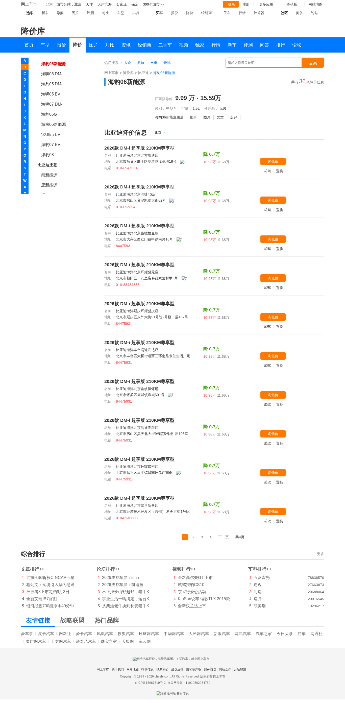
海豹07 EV (50, 144)
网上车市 (29, 4)
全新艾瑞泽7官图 (41, 599)
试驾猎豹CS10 (191, 585)
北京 (77, 4)
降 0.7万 (211, 154)
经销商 (206, 13)
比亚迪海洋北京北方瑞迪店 (137, 155)
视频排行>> (184, 569)
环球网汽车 (149, 634)
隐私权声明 (193, 669)
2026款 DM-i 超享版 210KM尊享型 (139, 148)
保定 (134, 4)
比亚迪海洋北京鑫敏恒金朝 (137, 233)
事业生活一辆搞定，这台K (125, 599)
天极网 (128, 641)
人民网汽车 (199, 634)
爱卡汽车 (84, 634)
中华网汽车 (174, 634)
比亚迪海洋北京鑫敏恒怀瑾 (137, 389)
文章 (220, 117)
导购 (60, 13)
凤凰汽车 (105, 634)
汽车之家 (264, 634)
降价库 (128, 73)
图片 (75, 13)
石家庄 (121, 4)
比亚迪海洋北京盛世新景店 (137, 505)
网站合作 (225, 669)
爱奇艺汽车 (86, 641)
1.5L (196, 108)
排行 (135, 13)
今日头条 (285, 634)
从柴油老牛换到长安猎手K (125, 606)
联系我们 (162, 669)
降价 (189, 13)
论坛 (314, 13)
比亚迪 (143, 73)
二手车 (225, 13)
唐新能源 (49, 185)
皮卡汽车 (46, 634)
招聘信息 (147, 669)
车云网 (145, 641)
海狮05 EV (50, 94)
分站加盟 (240, 669)
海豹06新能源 (53, 64)
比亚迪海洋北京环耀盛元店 (137, 272)
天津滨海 (104, 4)
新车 (44, 13)
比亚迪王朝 (47, 165)
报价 (174, 13)
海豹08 (47, 155)
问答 (299, 13)
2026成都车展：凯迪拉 (122, 585)
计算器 (259, 13)
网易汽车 (243, 634)
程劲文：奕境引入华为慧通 (50, 585)
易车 (302, 634)
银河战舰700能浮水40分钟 (50, 606)
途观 (258, 585)
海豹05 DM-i (52, 84)
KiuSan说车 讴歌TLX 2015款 (204, 599)
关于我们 (118, 669)
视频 (183, 44)
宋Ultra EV (50, 134)
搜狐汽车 (126, 634)
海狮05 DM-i (52, 74)
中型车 (171, 108)
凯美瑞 (260, 606)
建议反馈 (177, 669)
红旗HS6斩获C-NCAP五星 (50, 577)
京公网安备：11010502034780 (188, 683)
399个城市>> (153, 4)
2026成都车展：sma (120, 577)
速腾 (258, 599)
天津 (89, 4)
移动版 (291, 4)
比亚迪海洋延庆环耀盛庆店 (137, 311)
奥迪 (140, 63)
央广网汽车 (36, 641)
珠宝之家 (109, 641)
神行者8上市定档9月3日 (47, 592)
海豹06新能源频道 (169, 117)
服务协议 (210, 669)
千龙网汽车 (61, 641)
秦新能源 (49, 175)
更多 (320, 554)
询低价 (273, 161)
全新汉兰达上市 (192, 606)
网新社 (65, 634)
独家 (199, 44)
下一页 (223, 537)
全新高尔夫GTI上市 (195, 577)
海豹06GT (50, 114)
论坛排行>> (108, 569)
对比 (105, 13)
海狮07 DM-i (52, 104)
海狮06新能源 (53, 124)
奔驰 (166, 63)
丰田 (153, 63)
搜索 (312, 62)
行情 (242, 13)
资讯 (126, 44)
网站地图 (133, 669)
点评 (233, 117)
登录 (231, 4)
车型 (120, 13)
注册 (246, 4)
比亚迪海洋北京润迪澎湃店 (137, 428)
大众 (127, 63)
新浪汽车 (222, 634)
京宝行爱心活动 (192, 592)
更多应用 (266, 4)
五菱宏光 (262, 577)
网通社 (316, 634)
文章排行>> (32, 569)
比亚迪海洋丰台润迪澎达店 (137, 350)
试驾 (267, 171)
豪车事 (27, 634)
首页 (29, 44)
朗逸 (258, 592)
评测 (90, 13)
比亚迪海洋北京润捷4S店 (136, 194)
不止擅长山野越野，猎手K (125, 592)
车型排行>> (260, 569)
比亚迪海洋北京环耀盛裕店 (137, 467)
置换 (279, 171)
